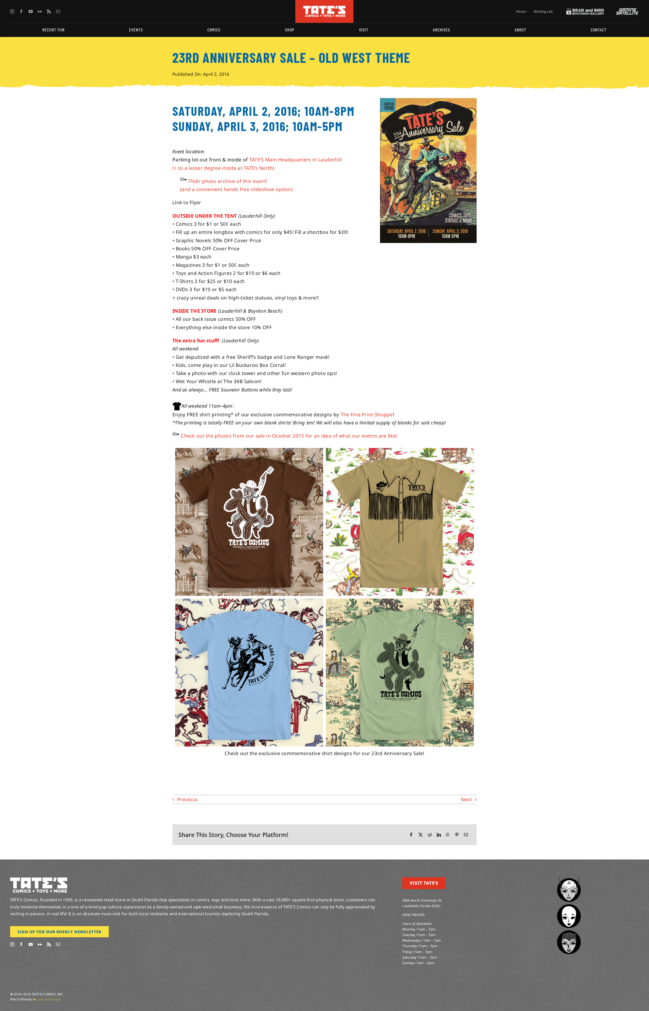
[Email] (466, 834)
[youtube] (31, 11)
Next (466, 799)
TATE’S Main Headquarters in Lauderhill (295, 159)
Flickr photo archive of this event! (227, 181)
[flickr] (40, 11)
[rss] (49, 11)
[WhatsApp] (447, 834)
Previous (187, 799)
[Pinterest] (456, 834)
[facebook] (21, 11)
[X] (420, 834)
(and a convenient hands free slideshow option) (236, 189)
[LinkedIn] (438, 834)
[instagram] (12, 11)
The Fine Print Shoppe (366, 414)
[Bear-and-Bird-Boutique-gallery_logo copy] (585, 10)
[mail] (58, 11)
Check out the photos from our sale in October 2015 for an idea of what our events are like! (289, 436)
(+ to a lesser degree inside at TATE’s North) (223, 168)
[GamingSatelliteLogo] (626, 10)
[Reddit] (429, 834)
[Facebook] (411, 834)
